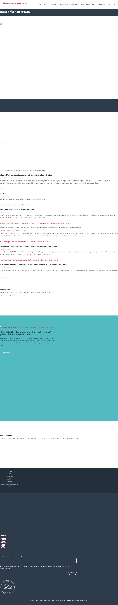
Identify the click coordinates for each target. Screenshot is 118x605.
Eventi (82, 5)
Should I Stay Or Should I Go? (9, 138)
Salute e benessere (15, 178)
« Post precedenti (5, 353)
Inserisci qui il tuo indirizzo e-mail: (11, 557)
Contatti (110, 5)
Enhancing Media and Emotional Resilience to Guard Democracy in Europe (24, 131)
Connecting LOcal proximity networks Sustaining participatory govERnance (24, 146)
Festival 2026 (54, 5)
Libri (10, 478)
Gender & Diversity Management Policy (9, 484)
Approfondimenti (74, 5)
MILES (2, 150)
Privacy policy (10, 481)
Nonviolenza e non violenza (9, 365)
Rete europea (9, 479)
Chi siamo (46, 5)
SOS (2, 135)
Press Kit (9, 486)
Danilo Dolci (63, 5)
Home (40, 5)
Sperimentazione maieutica (18, 231)
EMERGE (3, 128)
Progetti (88, 5)
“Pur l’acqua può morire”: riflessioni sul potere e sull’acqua (20, 399)
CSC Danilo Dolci (83, 600)
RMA (10, 473)
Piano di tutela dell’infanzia (9, 483)
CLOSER (3, 143)
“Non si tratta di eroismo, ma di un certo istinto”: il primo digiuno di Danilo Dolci (26, 333)
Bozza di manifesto (10, 476)
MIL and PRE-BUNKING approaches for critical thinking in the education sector (25, 153)
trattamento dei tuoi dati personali (42, 566)
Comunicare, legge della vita (10, 382)
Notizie (94, 5)
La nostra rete (101, 5)
